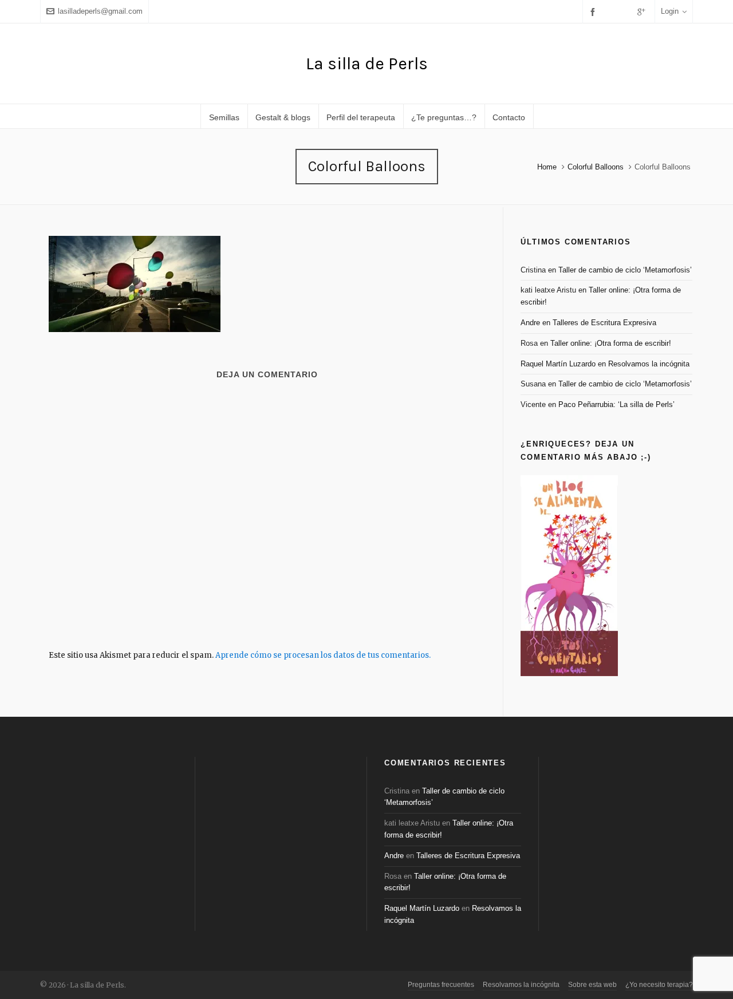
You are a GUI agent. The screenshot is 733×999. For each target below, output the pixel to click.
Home (547, 167)
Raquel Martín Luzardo (558, 364)
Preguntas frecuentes (441, 985)
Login (670, 11)
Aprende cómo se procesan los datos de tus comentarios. (323, 655)
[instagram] (626, 11)
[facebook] (594, 11)
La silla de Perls (367, 63)
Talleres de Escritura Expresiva (604, 322)
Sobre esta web (592, 985)
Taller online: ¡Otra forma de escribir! (610, 343)
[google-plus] (643, 11)
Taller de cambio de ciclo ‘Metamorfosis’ (625, 270)
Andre (530, 322)
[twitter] (611, 11)
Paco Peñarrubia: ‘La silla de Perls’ (616, 404)
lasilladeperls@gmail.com (100, 11)
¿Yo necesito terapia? (659, 985)
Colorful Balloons (596, 167)
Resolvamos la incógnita (648, 364)
